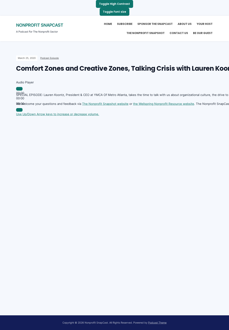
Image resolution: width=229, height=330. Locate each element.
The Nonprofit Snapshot (145, 33)
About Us (185, 24)
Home (108, 24)
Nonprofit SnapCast (39, 25)
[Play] (19, 89)
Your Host (205, 24)
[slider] (57, 114)
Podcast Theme (157, 322)
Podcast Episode (49, 58)
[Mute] (19, 110)
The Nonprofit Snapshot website (105, 104)
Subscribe (124, 24)
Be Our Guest (203, 33)
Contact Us (179, 33)
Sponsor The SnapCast (155, 24)
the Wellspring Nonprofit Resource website (163, 104)
